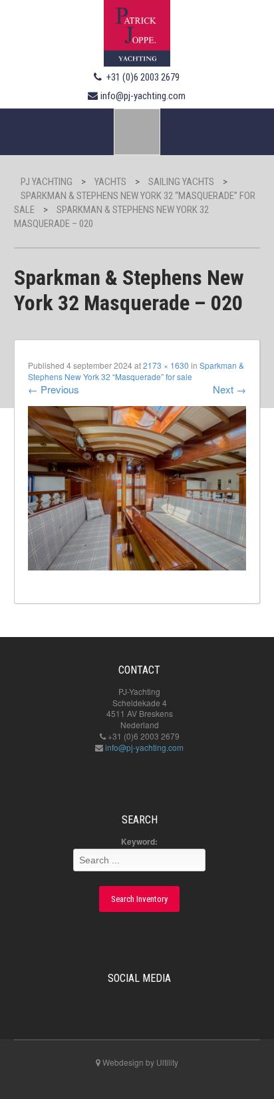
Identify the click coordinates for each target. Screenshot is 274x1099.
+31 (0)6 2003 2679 (143, 77)
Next (229, 389)
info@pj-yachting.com (143, 96)
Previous (53, 389)
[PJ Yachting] (137, 31)
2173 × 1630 (166, 365)
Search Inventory (139, 899)
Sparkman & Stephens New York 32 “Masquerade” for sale (136, 370)
